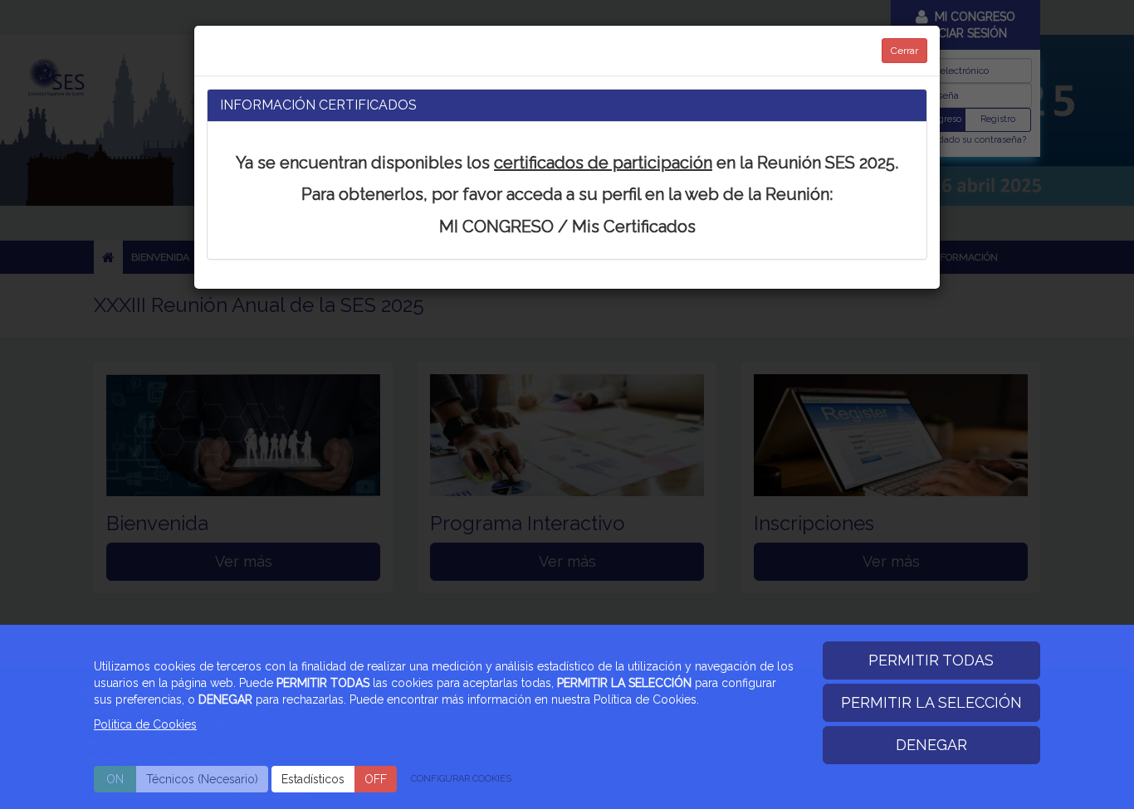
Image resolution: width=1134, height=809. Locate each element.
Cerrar (904, 50)
